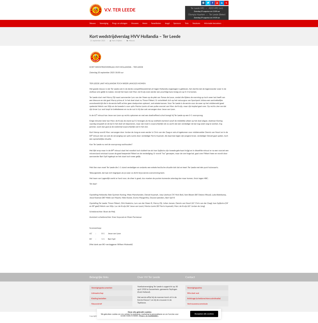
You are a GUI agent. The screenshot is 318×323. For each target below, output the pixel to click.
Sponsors (177, 23)
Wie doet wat (193, 293)
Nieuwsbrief (96, 304)
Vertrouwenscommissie (197, 304)
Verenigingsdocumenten (101, 288)
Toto (187, 23)
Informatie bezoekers (212, 23)
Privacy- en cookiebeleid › (149, 316)
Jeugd (167, 23)
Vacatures (196, 23)
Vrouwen (135, 23)
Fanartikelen (156, 23)
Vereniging (104, 23)
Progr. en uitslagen (119, 23)
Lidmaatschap (97, 293)
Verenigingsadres (194, 288)
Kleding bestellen (98, 299)
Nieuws (93, 23)
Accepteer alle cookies (204, 314)
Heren (144, 23)
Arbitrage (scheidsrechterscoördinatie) (203, 299)
